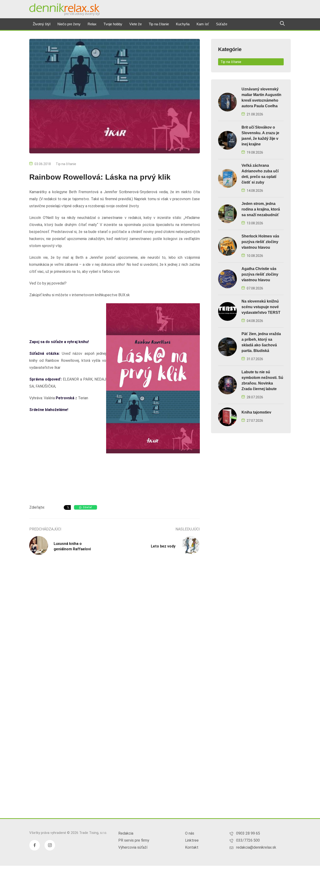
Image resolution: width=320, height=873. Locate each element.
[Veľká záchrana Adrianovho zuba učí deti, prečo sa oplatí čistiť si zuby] (227, 178)
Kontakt (191, 847)
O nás (189, 833)
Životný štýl (41, 24)
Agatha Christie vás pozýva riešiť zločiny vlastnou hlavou (260, 274)
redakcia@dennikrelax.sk (256, 847)
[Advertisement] (114, 492)
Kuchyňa (183, 24)
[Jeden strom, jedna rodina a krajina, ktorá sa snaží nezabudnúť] (227, 213)
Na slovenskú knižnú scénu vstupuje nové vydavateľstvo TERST (261, 306)
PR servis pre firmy (133, 840)
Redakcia (125, 833)
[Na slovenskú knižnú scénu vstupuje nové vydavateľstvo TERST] (227, 311)
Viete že (135, 24)
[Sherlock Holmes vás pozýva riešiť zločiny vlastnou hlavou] (227, 246)
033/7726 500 (248, 840)
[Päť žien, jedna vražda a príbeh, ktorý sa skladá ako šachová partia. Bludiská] (227, 346)
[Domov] (64, 10)
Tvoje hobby (113, 24)
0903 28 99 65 (248, 833)
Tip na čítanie (159, 24)
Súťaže (221, 24)
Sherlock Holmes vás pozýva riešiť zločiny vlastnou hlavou (260, 241)
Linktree (192, 840)
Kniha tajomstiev (256, 412)
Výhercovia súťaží (132, 847)
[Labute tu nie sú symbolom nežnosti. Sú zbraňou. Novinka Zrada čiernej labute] (227, 384)
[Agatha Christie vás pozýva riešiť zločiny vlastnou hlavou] (227, 278)
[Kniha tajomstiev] (227, 416)
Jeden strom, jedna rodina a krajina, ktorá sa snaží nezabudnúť (261, 209)
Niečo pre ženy (69, 24)
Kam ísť (203, 24)
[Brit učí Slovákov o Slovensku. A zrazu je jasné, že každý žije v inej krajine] (227, 140)
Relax (92, 24)
